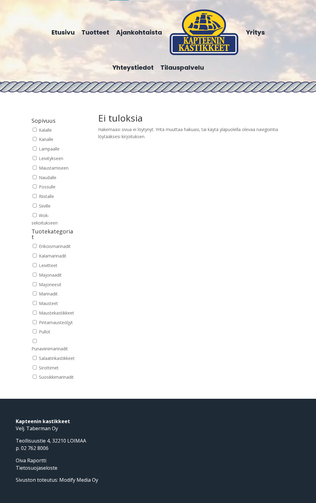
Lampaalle (49, 149)
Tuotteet (95, 32)
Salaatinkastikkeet (56, 358)
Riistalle (46, 196)
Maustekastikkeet (56, 313)
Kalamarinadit (52, 256)
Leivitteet (47, 265)
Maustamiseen (53, 168)
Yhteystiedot (133, 67)
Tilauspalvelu (182, 67)
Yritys (255, 32)
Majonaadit (50, 275)
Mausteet (48, 303)
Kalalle (45, 130)
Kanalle (45, 139)
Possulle (47, 187)
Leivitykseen (50, 158)
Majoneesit (49, 284)
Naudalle (47, 177)
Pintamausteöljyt (55, 322)
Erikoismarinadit (54, 246)
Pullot (44, 332)
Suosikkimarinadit (56, 377)
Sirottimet (48, 368)
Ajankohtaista (139, 32)
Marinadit (48, 294)
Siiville (44, 206)
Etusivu (63, 32)
